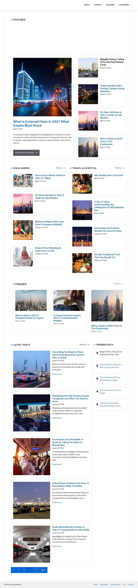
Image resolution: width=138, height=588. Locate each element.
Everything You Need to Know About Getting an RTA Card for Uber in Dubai (68, 355)
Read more (57, 374)
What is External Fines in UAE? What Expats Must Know (41, 123)
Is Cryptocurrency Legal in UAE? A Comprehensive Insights (67, 318)
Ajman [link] (102, 352)
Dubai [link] (71, 452)
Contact (98, 5)
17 (36, 570)
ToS (124, 584)
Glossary (110, 5)
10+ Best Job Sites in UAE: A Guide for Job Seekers (111, 115)
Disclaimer (104, 584)
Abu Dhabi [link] (56, 536)
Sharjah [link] (104, 59)
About (87, 5)
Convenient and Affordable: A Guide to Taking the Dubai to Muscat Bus (67, 442)
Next (43, 570)
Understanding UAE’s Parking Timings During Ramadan (112, 88)
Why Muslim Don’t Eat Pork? (108, 175)
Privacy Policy (115, 584)
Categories (124, 5)
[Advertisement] (69, 39)
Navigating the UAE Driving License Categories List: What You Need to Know (70, 399)
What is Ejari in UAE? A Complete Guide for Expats (29, 316)
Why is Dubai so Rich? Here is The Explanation (111, 141)
